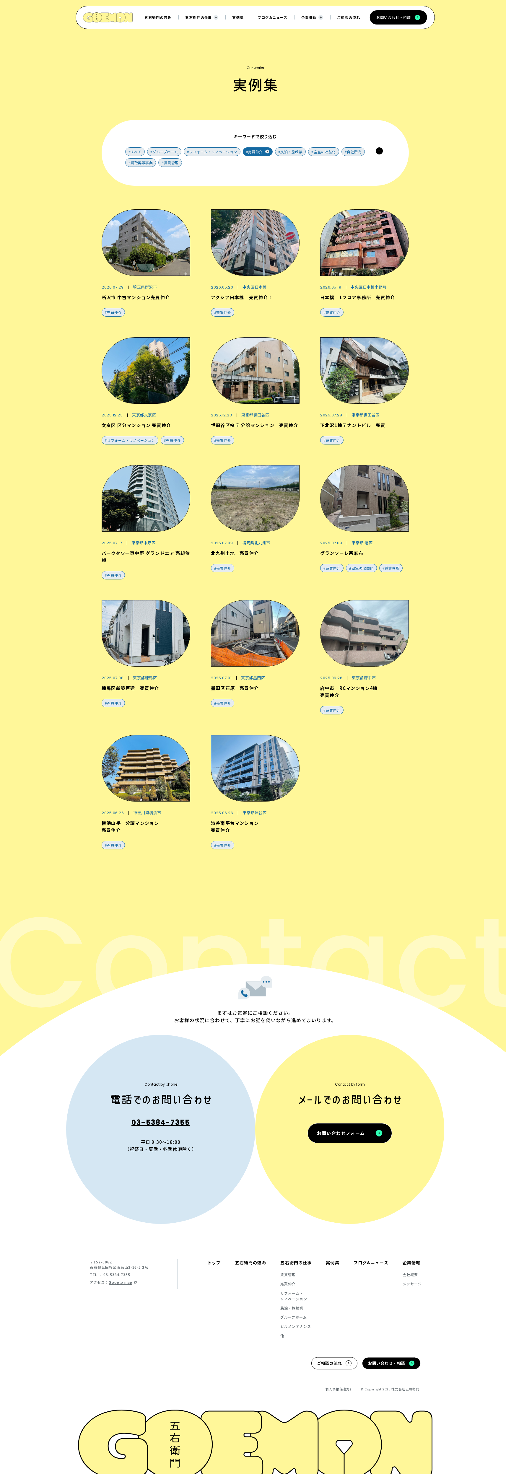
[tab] (135, 151)
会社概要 (410, 1274)
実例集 (238, 17)
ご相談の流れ (348, 17)
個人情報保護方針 (339, 1389)
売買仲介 (288, 1283)
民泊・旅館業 (291, 1307)
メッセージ (412, 1283)
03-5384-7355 (160, 1122)
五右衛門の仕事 (198, 17)
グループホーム (293, 1317)
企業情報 (309, 17)
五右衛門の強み (157, 17)
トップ (214, 1262)
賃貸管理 (288, 1274)
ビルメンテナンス (295, 1326)
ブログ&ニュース (272, 17)
